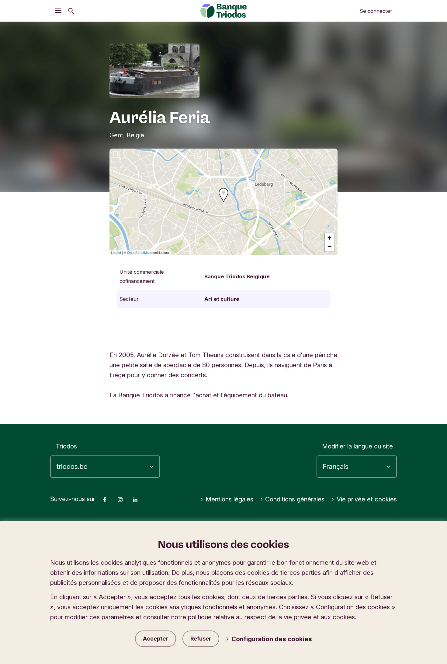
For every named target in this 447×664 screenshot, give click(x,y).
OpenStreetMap (139, 252)
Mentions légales (229, 499)
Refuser (200, 638)
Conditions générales (294, 499)
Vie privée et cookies (367, 499)
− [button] (329, 247)
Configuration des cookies (271, 639)
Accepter (155, 638)
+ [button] (329, 237)
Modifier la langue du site (357, 446)
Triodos (66, 446)
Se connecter (376, 11)
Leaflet (116, 252)
